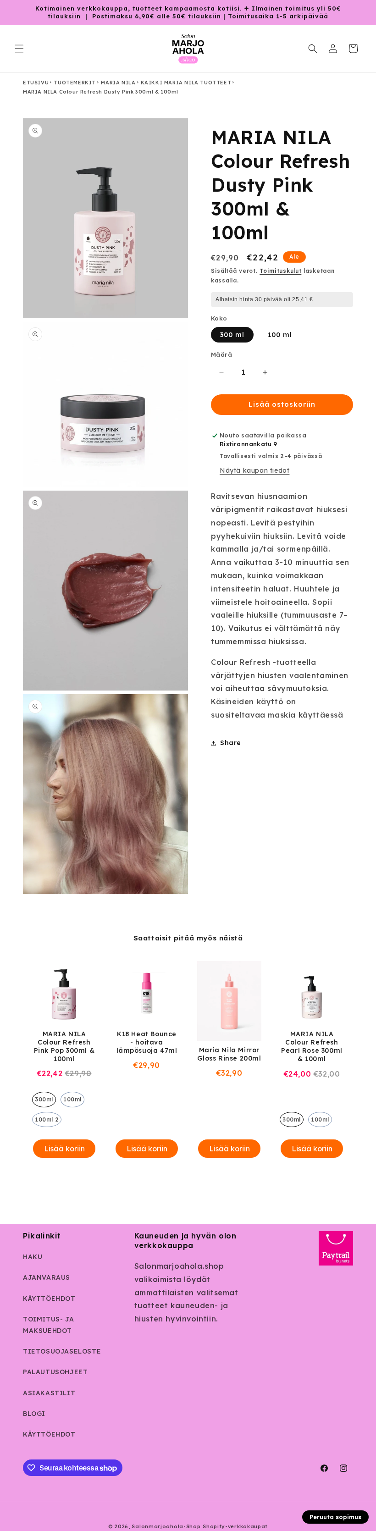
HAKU (32, 1257)
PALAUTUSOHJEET (55, 1372)
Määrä (221, 354)
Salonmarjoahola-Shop (166, 1526)
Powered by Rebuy (188, 1175)
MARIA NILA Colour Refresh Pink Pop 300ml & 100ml (64, 1046)
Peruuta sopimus (335, 1516)
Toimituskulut (280, 270)
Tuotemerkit (75, 82)
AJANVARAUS (46, 1277)
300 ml (232, 335)
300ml (44, 1099)
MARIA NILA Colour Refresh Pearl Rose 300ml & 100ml (312, 1046)
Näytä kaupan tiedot (254, 470)
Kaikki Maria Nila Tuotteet (186, 82)
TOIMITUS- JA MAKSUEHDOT (48, 1325)
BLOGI (34, 1413)
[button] (19, 49)
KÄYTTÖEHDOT (49, 1298)
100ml (72, 1099)
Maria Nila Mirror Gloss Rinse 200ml (229, 1054)
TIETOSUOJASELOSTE (62, 1351)
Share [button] (230, 743)
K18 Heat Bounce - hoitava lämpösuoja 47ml (146, 1042)
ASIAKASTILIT (49, 1393)
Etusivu (36, 82)
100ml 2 (47, 1119)
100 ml (280, 335)
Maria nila (118, 82)
